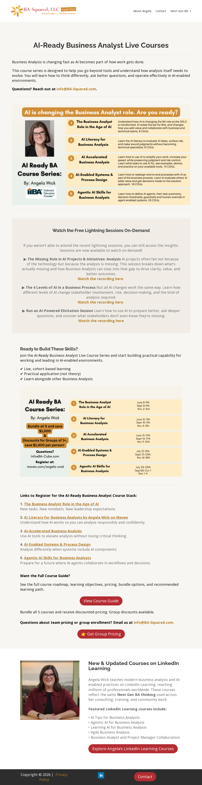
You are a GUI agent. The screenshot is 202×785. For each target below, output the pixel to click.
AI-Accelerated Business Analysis (53, 531)
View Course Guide (101, 600)
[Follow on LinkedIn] (101, 775)
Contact (161, 11)
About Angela (142, 11)
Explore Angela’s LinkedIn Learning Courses (133, 748)
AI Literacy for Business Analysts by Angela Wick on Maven (76, 517)
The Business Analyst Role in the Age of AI (61, 504)
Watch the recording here (101, 320)
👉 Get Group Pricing (101, 634)
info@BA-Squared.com (76, 89)
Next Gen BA (179, 11)
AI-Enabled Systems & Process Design (57, 544)
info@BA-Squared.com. (154, 622)
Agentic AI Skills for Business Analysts (57, 557)
